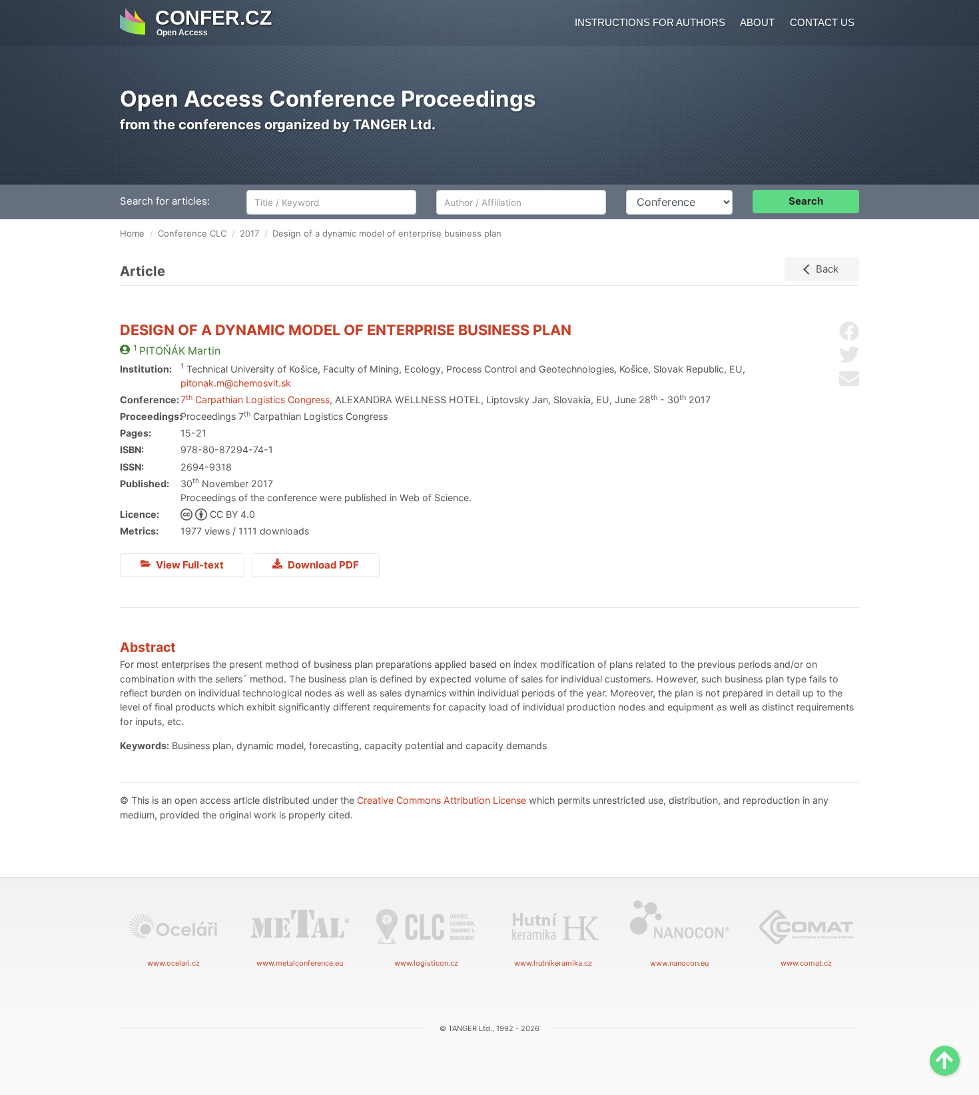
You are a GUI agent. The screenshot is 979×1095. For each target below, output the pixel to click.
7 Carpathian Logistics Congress (255, 399)
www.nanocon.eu (679, 963)
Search (806, 201)
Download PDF (322, 564)
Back (827, 269)
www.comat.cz (806, 963)
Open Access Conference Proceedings (328, 98)
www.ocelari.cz (173, 963)
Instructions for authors (650, 22)
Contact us (822, 22)
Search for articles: (165, 201)
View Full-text (189, 564)
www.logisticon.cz (426, 963)
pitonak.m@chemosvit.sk (235, 383)
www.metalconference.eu (299, 963)
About (757, 22)
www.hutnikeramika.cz (553, 963)
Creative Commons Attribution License (441, 800)
